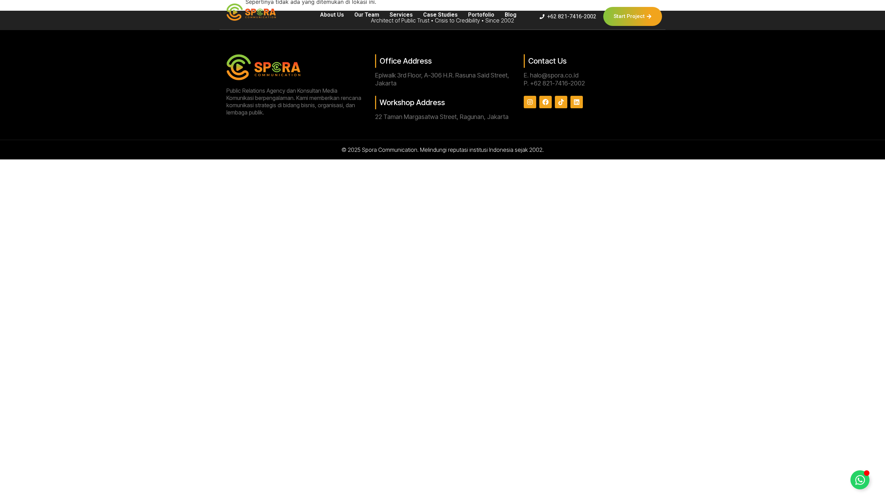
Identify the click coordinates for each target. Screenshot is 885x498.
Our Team (366, 14)
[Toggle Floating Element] (859, 479)
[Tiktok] (561, 102)
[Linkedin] (576, 102)
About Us (332, 14)
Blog (510, 14)
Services (401, 14)
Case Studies (440, 14)
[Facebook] (545, 102)
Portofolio (481, 14)
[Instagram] (530, 102)
